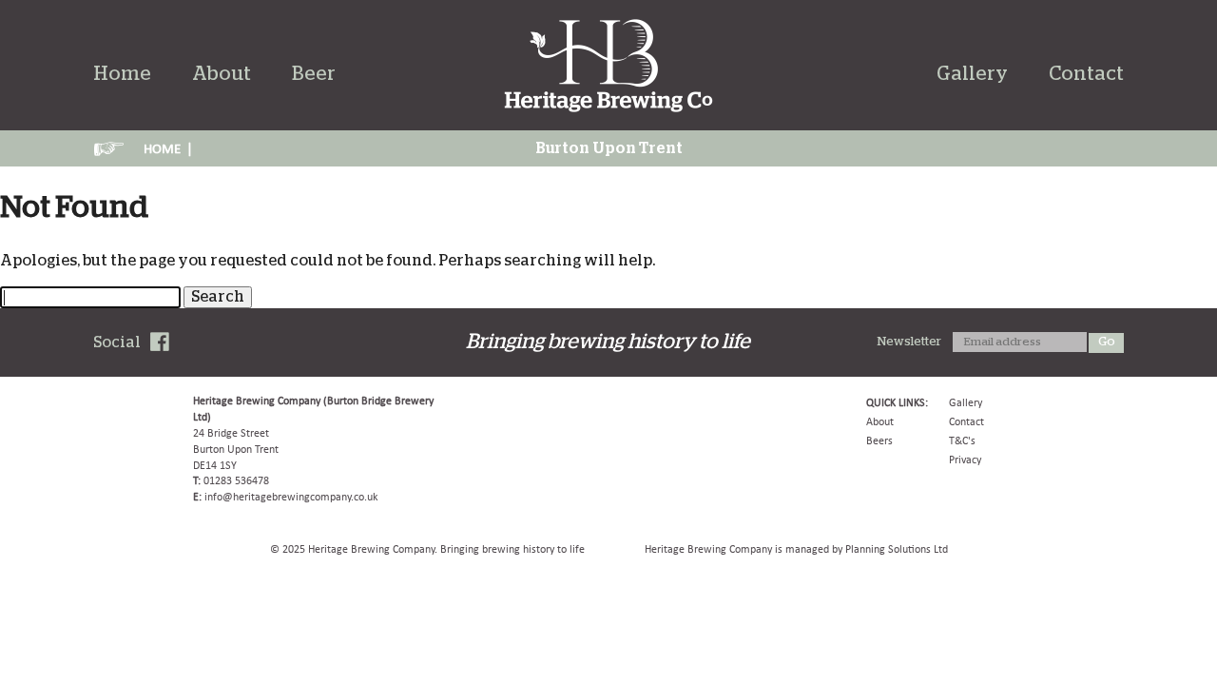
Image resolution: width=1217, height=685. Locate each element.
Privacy (965, 459)
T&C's (962, 440)
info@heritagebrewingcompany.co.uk (290, 496)
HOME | (168, 148)
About (221, 74)
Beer (314, 74)
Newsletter (909, 342)
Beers (879, 440)
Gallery (972, 74)
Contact (1086, 74)
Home (122, 74)
